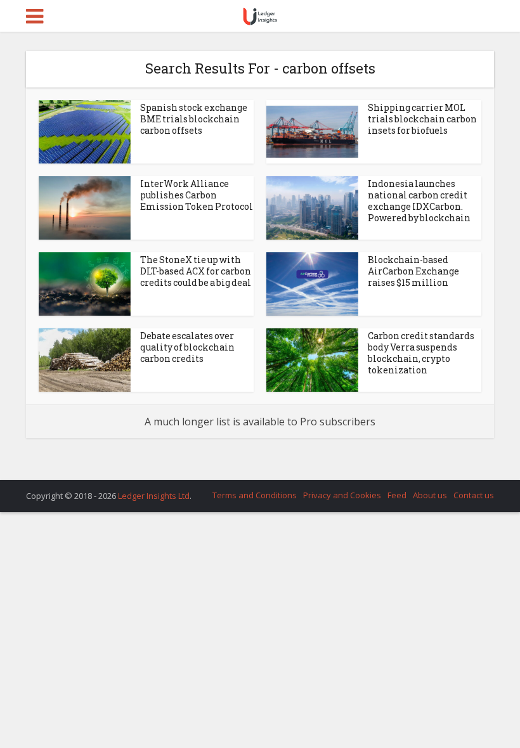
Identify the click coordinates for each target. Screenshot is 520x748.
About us (430, 495)
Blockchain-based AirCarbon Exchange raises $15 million (413, 271)
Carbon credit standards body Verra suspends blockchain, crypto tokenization (421, 353)
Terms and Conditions (254, 495)
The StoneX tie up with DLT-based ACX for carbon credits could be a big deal (195, 271)
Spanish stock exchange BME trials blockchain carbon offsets (193, 118)
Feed (396, 495)
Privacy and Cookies (342, 495)
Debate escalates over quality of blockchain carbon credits (187, 347)
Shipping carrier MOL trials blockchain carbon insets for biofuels (422, 118)
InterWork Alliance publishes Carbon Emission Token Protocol (196, 194)
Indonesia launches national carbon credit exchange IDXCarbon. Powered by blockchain (419, 200)
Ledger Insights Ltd (154, 495)
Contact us (473, 495)
